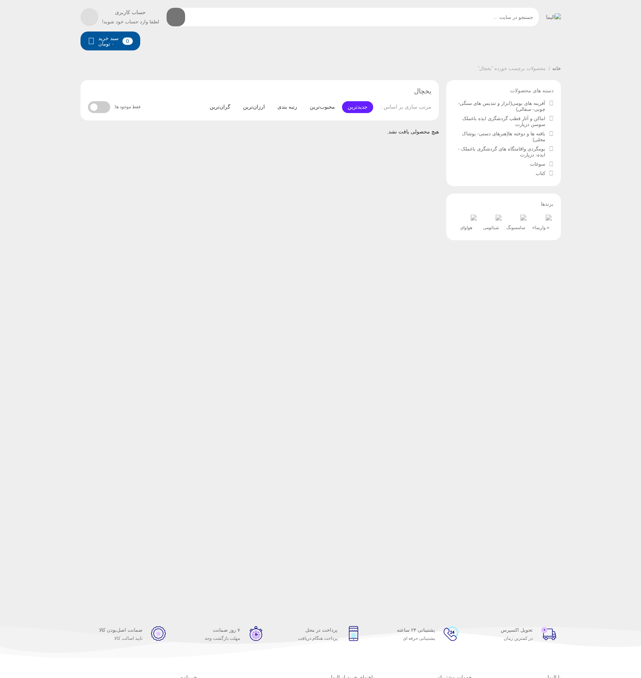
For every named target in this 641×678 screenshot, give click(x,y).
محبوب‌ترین (322, 107)
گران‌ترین (220, 107)
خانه (556, 68)
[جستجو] (176, 17)
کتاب (540, 173)
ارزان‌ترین (254, 107)
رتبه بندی (287, 107)
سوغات (537, 164)
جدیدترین (358, 107)
